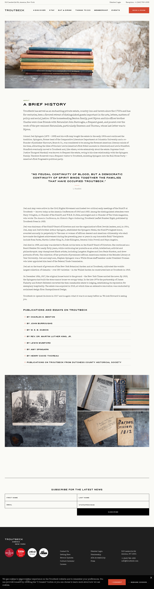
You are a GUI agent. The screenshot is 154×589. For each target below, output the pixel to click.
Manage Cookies (139, 582)
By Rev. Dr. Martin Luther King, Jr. (49, 336)
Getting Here (65, 554)
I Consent (117, 582)
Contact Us (64, 551)
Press (93, 561)
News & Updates (66, 557)
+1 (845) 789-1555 (142, 2)
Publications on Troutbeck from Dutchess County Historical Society (74, 362)
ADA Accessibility (98, 557)
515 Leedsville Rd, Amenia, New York (20, 2)
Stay (52, 10)
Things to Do (82, 10)
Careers (63, 564)
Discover (40, 10)
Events (116, 10)
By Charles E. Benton (41, 317)
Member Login (115, 2)
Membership (101, 10)
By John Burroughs (39, 323)
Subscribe (113, 512)
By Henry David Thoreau (43, 356)
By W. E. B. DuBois (38, 330)
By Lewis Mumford (39, 343)
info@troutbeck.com (129, 561)
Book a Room (139, 10)
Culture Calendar (67, 561)
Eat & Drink (65, 10)
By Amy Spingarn (38, 349)
